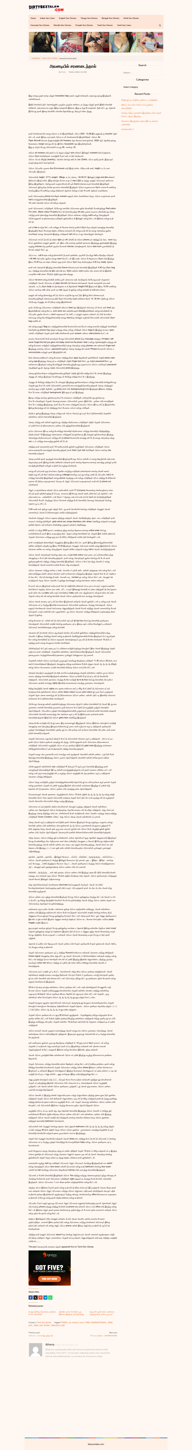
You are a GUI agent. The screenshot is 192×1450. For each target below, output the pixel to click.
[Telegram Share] (45, 1297)
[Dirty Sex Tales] (46, 8)
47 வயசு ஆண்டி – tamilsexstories (103, 1334)
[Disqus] (73, 1399)
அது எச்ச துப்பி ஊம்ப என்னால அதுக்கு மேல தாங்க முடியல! (101, 1313)
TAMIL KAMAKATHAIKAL (95, 1322)
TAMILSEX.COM (58, 1325)
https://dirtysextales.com (67, 1344)
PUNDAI (64, 1322)
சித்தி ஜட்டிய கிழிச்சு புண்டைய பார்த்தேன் (139, 99)
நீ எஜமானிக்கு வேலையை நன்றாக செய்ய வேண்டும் (42, 1313)
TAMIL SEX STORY (41, 1325)
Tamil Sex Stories (44, 1322)
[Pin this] (40, 1297)
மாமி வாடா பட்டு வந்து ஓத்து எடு (41, 1334)
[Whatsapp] (50, 1297)
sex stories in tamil (76, 1322)
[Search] (159, 25)
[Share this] (31, 1297)
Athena (49, 1344)
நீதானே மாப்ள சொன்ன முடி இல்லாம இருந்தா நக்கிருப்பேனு (71, 1313)
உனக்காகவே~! (127, 129)
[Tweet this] (35, 1297)
